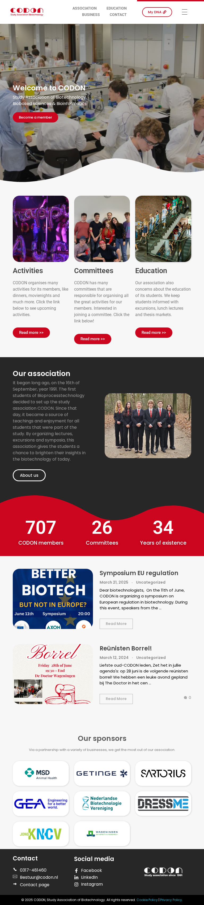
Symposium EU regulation (139, 573)
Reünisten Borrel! (126, 648)
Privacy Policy (171, 900)
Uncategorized (150, 582)
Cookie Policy (148, 900)
